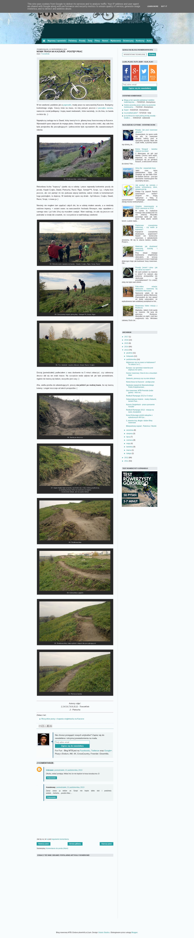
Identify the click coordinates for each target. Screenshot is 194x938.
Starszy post (106, 844)
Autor (149, 41)
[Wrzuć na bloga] (42, 726)
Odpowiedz (51, 778)
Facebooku (85, 750)
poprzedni (67, 105)
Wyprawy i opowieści (57, 41)
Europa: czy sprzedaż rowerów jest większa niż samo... (139, 369)
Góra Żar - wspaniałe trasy (145, 168)
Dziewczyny (128, 41)
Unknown (50, 770)
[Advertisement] (97, 30)
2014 (126, 347)
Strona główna (75, 844)
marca (129, 450)
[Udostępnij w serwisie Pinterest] (50, 726)
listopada (130, 356)
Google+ (108, 750)
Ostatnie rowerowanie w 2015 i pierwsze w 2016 (146, 207)
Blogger (134, 932)
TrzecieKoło (45, 54)
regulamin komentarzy (60, 839)
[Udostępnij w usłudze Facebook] (48, 726)
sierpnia (129, 434)
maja (128, 444)
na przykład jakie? (131, 113)
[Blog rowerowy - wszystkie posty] (44, 40)
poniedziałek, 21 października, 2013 (68, 770)
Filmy (97, 41)
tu (47, 839)
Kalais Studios (104, 932)
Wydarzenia (115, 41)
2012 (126, 458)
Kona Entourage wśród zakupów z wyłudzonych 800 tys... (139, 416)
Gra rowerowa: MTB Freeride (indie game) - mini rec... (139, 392)
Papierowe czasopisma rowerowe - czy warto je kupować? (146, 227)
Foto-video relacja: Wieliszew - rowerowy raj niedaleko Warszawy (146, 289)
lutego (129, 453)
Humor (105, 41)
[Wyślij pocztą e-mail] (40, 726)
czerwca (129, 440)
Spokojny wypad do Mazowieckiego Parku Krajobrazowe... (140, 386)
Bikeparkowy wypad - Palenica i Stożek (141, 426)
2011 (126, 461)
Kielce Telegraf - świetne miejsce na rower (146, 150)
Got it (164, 6)
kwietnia (129, 447)
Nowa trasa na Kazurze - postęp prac (140, 382)
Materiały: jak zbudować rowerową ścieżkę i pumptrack (146, 248)
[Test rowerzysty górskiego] (139, 506)
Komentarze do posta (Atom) (57, 848)
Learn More (152, 6)
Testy (90, 41)
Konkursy (140, 41)
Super (126, 110)
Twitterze (95, 750)
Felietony (73, 41)
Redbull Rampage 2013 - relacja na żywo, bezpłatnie (140, 411)
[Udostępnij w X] (45, 726)
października (131, 359)
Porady (82, 41)
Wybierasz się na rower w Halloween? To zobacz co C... (141, 363)
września (130, 430)
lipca (128, 437)
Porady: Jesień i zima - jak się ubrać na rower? (146, 269)
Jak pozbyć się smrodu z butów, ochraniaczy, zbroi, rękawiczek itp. (146, 187)
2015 (126, 343)
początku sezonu (105, 108)
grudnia (129, 353)
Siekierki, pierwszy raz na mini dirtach (140, 378)
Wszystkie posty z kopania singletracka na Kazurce (62, 719)
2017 (126, 337)
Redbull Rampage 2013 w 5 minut (139, 396)
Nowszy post (43, 844)
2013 (126, 350)
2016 (126, 340)
